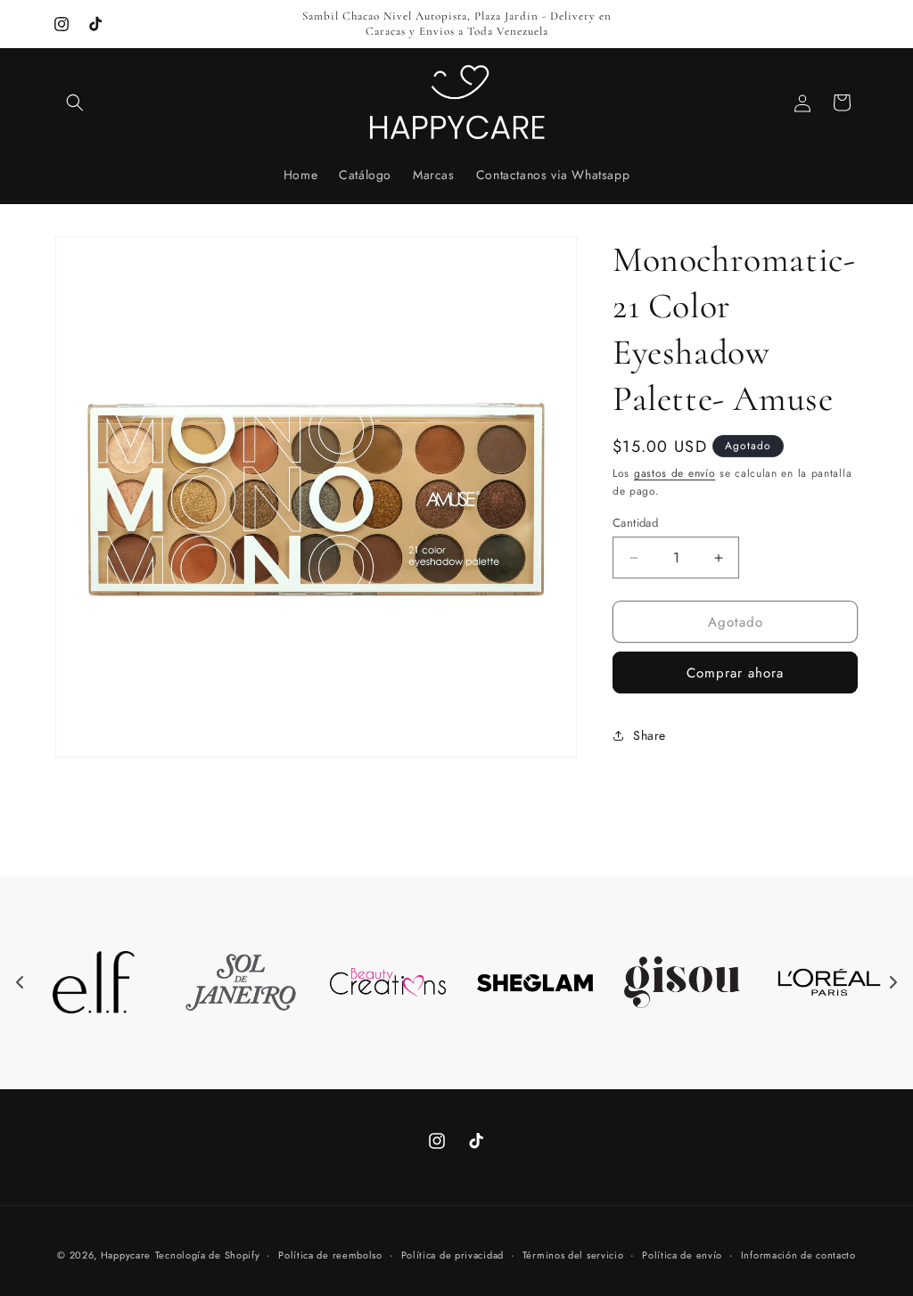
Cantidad (635, 522)
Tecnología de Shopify (207, 1255)
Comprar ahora (735, 673)
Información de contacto (798, 1255)
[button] (75, 102)
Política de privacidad (452, 1255)
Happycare (126, 1255)
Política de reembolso (330, 1255)
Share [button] (649, 735)
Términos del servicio (573, 1255)
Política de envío (682, 1255)
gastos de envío (675, 473)
